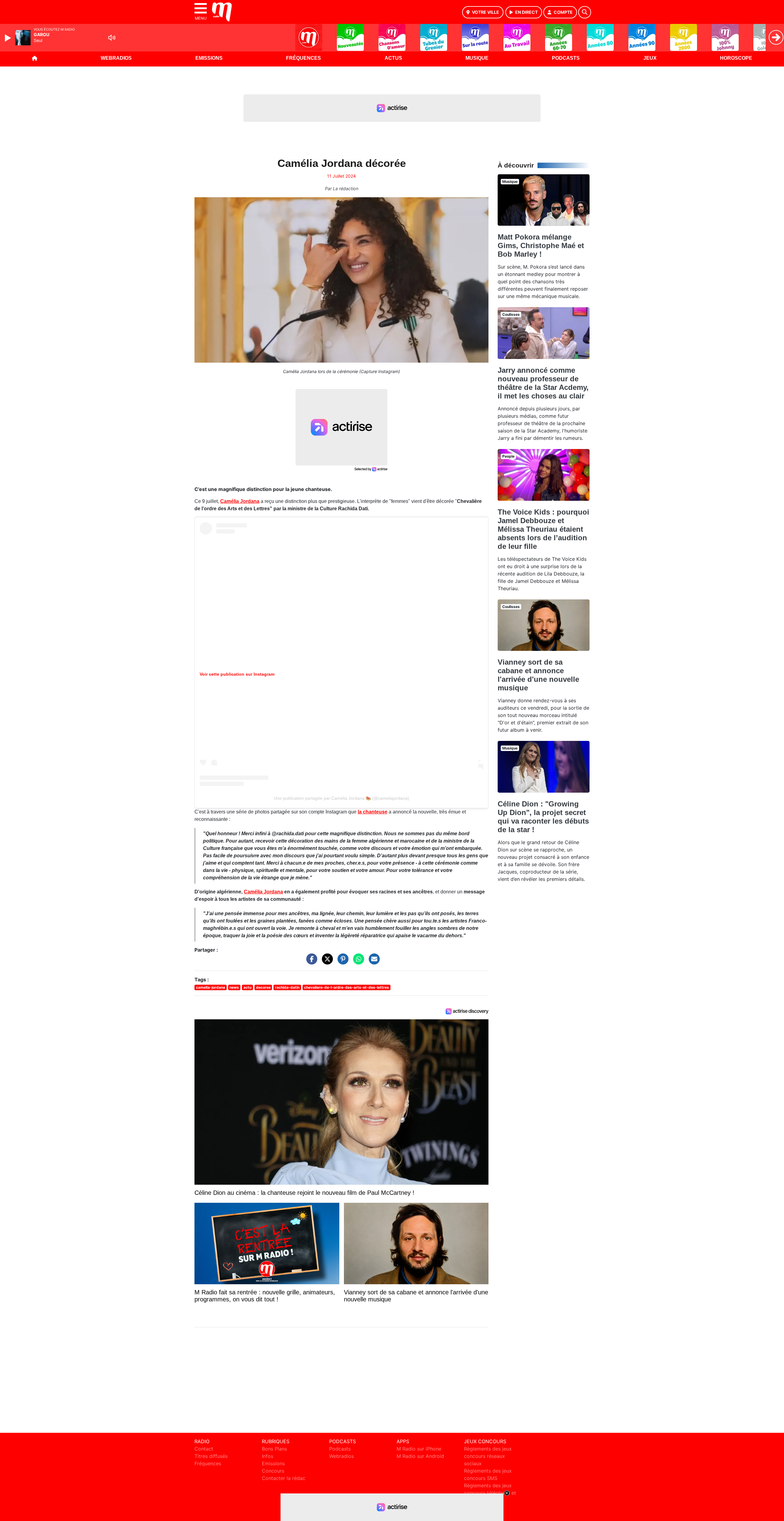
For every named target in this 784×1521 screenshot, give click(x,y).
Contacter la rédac (283, 1478)
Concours (273, 1471)
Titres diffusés (211, 1456)
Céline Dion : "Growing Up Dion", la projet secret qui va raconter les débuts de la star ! (543, 817)
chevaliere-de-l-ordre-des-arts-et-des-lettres (346, 987)
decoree (263, 987)
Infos (267, 1456)
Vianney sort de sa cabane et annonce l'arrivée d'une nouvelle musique (538, 675)
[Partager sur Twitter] (326, 962)
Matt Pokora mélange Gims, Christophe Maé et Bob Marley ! (541, 245)
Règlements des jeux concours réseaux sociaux (488, 1456)
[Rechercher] (584, 12)
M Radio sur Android (420, 1456)
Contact (203, 1449)
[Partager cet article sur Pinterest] (341, 962)
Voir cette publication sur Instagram (237, 674)
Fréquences (303, 58)
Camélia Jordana (239, 501)
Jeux (650, 58)
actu (247, 987)
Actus (393, 58)
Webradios (116, 58)
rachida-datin (287, 987)
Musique (477, 58)
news (234, 987)
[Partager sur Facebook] (310, 962)
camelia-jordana (210, 987)
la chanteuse (372, 811)
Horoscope (736, 58)
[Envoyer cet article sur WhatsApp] (357, 962)
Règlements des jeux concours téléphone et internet (490, 1492)
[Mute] (111, 37)
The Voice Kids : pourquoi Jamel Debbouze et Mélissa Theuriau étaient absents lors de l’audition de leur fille (543, 529)
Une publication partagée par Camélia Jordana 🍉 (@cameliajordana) (341, 798)
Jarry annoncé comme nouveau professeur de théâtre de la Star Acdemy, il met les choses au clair (543, 383)
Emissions (209, 58)
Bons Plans (274, 1449)
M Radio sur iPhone (419, 1449)
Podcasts (566, 58)
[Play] (8, 38)
